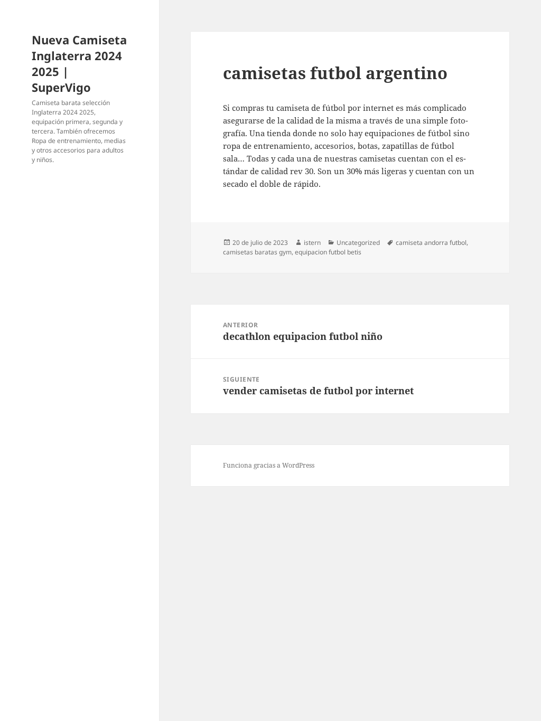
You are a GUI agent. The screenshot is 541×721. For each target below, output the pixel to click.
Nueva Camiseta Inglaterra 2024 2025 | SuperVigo (79, 63)
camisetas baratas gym (257, 252)
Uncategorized (358, 242)
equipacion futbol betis (328, 252)
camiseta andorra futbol (431, 242)
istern (312, 242)
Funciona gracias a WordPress (268, 465)
